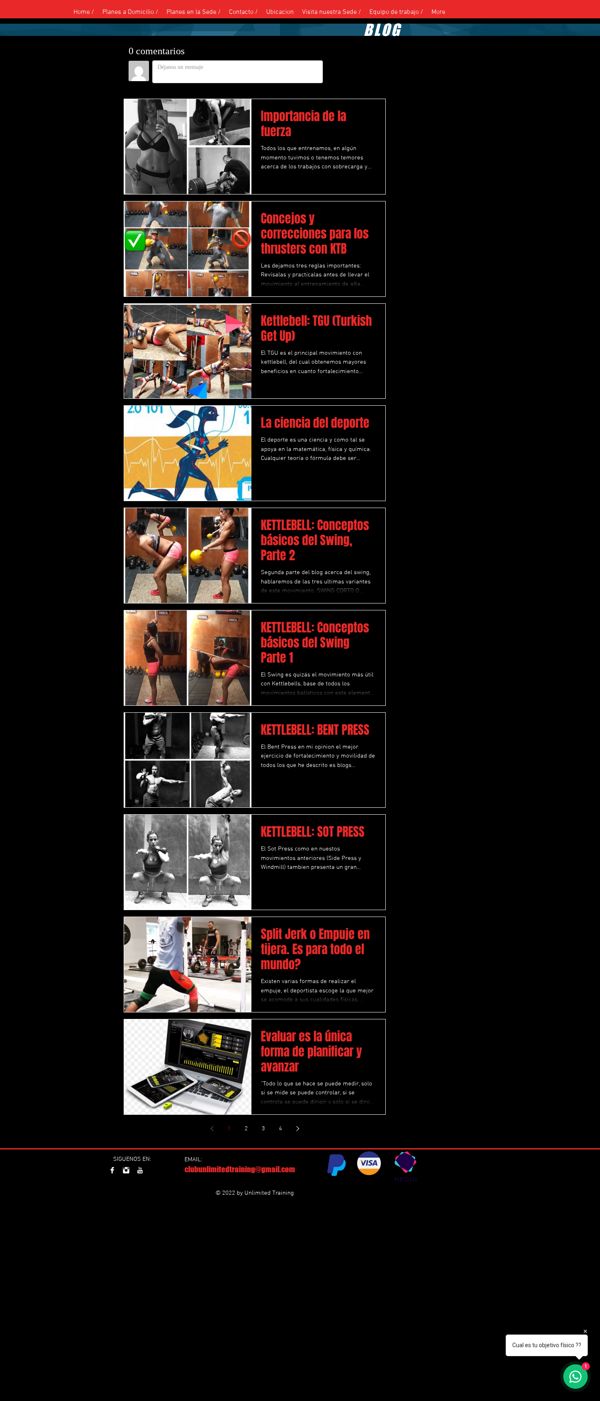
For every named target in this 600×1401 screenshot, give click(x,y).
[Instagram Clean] (126, 1170)
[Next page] (297, 1128)
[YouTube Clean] (140, 1170)
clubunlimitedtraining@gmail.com (239, 1169)
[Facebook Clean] (112, 1170)
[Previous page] (211, 1128)
